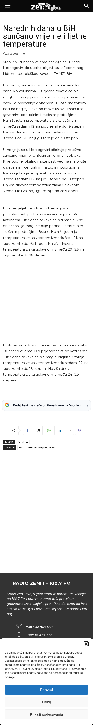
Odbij (46, 702)
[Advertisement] (45, 300)
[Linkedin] (58, 430)
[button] (86, 644)
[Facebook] (27, 430)
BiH (21, 447)
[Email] (69, 430)
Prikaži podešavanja (46, 714)
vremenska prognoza (41, 447)
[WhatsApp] (48, 430)
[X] (38, 430)
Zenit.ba (22, 442)
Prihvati (46, 690)
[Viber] (79, 430)
